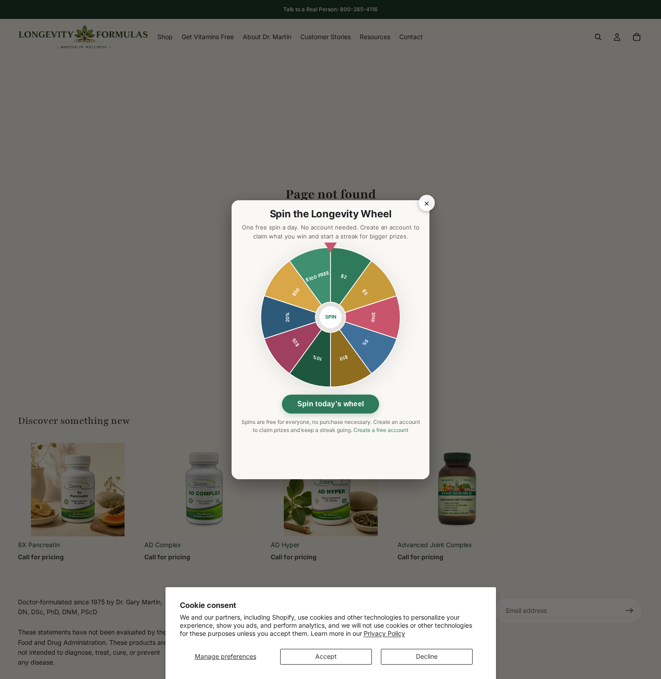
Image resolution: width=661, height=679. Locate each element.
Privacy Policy (384, 633)
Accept (326, 656)
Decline (427, 656)
